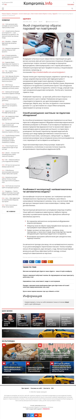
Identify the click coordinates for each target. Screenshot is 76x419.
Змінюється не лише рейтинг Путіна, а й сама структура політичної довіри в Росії (10, 179)
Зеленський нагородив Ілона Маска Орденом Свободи (11, 92)
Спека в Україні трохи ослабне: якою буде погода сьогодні (10, 147)
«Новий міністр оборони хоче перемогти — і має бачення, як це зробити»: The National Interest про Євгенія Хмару (11, 34)
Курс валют (71, 4)
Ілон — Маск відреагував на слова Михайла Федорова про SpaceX (11, 199)
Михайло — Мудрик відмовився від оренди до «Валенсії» (9, 43)
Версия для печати (52, 21)
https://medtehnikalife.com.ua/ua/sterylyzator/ (48, 72)
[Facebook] (28, 415)
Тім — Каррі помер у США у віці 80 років (9, 71)
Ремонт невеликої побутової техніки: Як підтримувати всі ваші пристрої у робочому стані (48, 276)
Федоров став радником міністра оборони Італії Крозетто (10, 50)
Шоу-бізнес (7, 311)
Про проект (25, 388)
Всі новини (11, 211)
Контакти (46, 388)
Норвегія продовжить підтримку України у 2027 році (10, 131)
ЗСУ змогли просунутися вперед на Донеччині (11, 166)
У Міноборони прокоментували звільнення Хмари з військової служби (10, 171)
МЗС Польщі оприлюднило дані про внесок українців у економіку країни (10, 86)
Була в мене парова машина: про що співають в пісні (41, 291)
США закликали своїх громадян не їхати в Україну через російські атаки (10, 25)
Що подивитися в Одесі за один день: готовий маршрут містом (10, 117)
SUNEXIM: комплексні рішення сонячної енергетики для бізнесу (10, 98)
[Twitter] (32, 415)
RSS (52, 388)
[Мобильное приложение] (25, 415)
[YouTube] (36, 415)
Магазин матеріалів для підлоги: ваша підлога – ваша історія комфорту (47, 271)
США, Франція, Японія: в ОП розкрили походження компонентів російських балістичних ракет (10, 78)
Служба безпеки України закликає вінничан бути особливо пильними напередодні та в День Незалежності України (11, 139)
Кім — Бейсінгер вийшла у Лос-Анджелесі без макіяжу (11, 160)
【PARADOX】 (46, 409)
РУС (5, 4)
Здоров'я (27, 19)
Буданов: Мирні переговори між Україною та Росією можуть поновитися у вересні (10, 64)
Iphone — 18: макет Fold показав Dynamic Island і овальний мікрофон (10, 154)
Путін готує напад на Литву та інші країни (9, 206)
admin (35, 21)
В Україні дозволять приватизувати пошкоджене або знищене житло (10, 56)
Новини (6, 20)
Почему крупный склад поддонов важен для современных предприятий (10, 124)
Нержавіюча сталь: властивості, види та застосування (41, 281)
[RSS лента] (40, 415)
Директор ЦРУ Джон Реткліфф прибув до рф (9, 111)
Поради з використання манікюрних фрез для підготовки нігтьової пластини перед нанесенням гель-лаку (46, 286)
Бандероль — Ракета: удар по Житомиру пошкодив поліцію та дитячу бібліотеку (10, 192)
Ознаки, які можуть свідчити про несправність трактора (9, 105)
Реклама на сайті (36, 388)
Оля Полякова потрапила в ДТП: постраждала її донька (11, 186)
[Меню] (3, 9)
